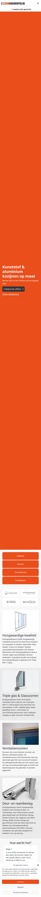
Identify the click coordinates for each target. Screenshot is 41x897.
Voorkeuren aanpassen (20, 892)
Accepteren (20, 882)
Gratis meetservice (10, 294)
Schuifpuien (20, 580)
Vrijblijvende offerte (12, 289)
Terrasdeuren (20, 572)
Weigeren (20, 887)
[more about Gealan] (11, 593)
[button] (38, 865)
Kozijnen (20, 556)
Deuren (20, 564)
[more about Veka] (11, 602)
